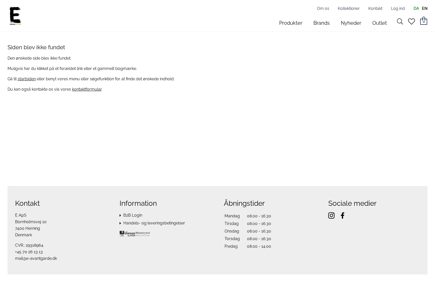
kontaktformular (86, 89)
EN (424, 8)
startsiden (27, 78)
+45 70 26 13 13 (29, 251)
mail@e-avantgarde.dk (36, 258)
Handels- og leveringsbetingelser (154, 223)
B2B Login (132, 215)
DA (416, 8)
